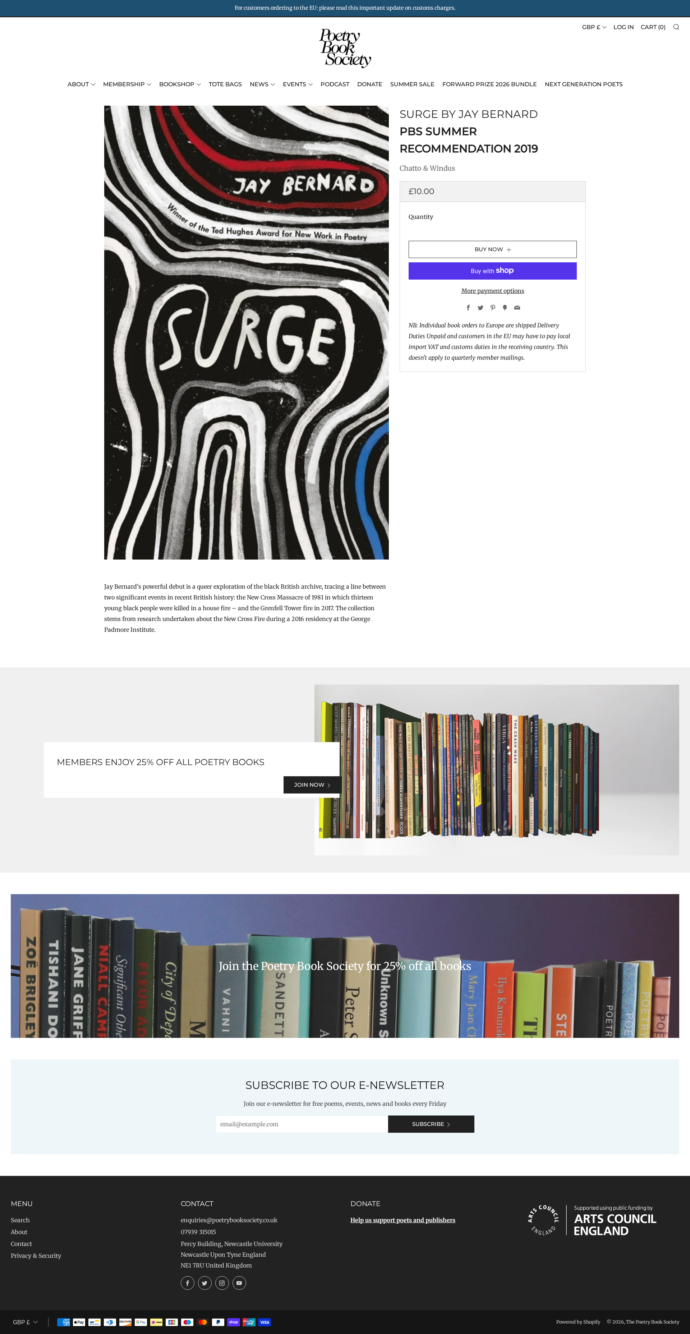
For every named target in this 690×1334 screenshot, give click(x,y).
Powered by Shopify (578, 1322)
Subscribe (428, 1124)
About (78, 84)
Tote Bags (225, 84)
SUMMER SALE (412, 84)
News (259, 84)
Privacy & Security (36, 1255)
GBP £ (591, 27)
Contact (21, 1243)
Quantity (421, 216)
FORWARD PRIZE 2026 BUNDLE (489, 84)
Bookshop (176, 84)
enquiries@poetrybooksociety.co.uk (229, 1220)
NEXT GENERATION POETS (584, 84)
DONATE (369, 84)
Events (294, 84)
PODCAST (335, 84)
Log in (623, 27)
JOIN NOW (309, 784)
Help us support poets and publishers (402, 1220)
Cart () (653, 27)
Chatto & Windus (427, 168)
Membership (124, 84)
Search (20, 1220)
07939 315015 (198, 1232)
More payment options (492, 290)
